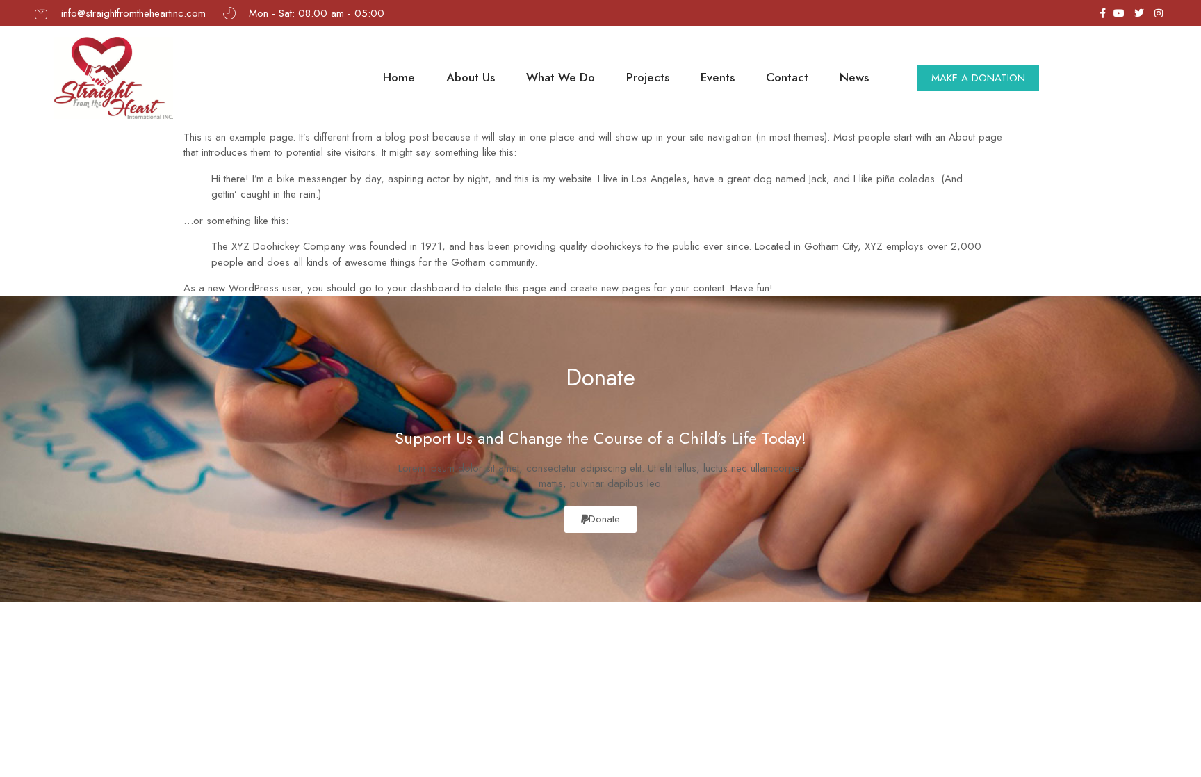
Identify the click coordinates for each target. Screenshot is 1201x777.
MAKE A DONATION (978, 78)
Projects (647, 77)
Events (718, 77)
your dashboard (423, 288)
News (854, 77)
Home (399, 77)
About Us (470, 77)
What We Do (560, 77)
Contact (787, 77)
